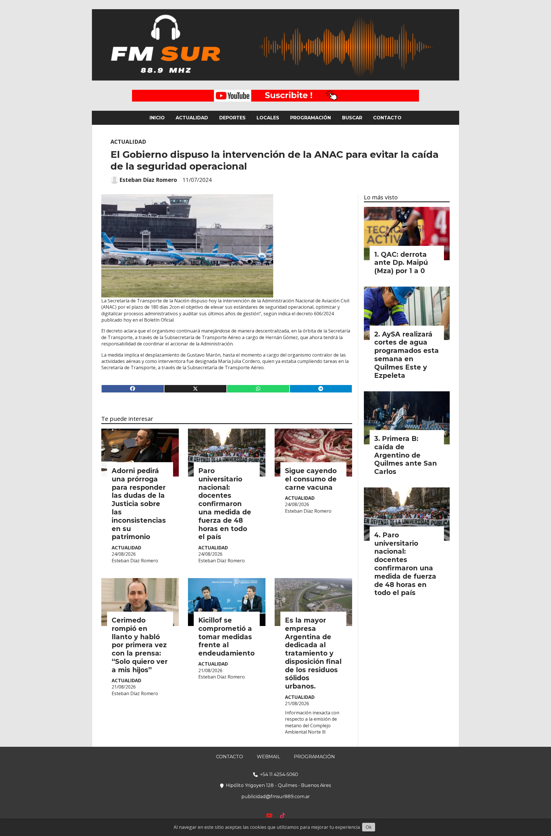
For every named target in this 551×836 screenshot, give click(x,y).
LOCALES (268, 117)
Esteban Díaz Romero (148, 180)
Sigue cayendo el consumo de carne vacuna (311, 479)
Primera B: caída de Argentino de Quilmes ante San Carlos (405, 455)
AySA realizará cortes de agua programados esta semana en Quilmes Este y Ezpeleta (406, 355)
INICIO (157, 117)
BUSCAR (352, 117)
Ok (369, 827)
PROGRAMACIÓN (310, 117)
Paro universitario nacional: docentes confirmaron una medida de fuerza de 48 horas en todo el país (224, 504)
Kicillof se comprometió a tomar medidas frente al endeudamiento (226, 636)
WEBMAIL (268, 756)
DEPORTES (232, 117)
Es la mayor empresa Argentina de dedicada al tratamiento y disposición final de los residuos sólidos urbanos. (313, 653)
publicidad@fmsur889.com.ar (275, 796)
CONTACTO (387, 117)
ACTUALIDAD (192, 117)
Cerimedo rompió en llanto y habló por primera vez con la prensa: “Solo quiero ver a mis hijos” (140, 645)
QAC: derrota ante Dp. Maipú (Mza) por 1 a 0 (401, 262)
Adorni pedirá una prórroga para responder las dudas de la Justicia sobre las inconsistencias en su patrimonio (139, 504)
